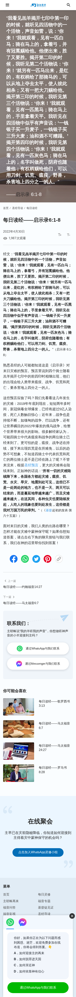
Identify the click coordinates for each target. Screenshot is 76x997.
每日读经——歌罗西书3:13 (54, 703)
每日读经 (32, 208)
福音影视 (9, 914)
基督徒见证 (46, 907)
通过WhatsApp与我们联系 (38, 987)
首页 (6, 208)
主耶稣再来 (11, 901)
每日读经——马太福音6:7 (21, 603)
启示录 (23, 194)
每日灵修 (44, 894)
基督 (49, 510)
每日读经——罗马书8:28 (53, 770)
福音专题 (44, 901)
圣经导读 (17, 208)
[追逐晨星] (38, 5)
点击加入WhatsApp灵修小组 (38, 852)
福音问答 (9, 907)
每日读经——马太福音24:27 (54, 748)
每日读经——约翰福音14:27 (22, 586)
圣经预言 (31, 465)
